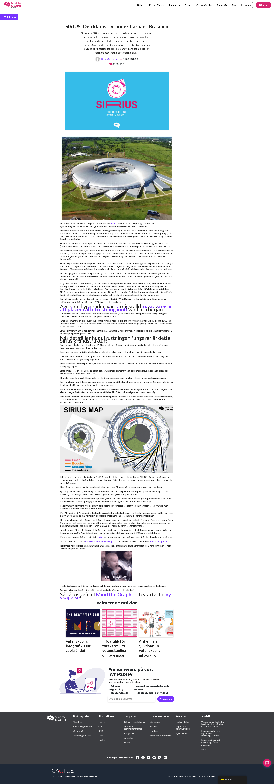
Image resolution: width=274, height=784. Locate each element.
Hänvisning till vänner (83, 726)
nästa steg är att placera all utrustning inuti (116, 307)
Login (248, 5)
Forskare (154, 731)
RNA (100, 731)
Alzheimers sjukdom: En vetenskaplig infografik (150, 648)
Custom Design (204, 5)
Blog (233, 5)
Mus (100, 735)
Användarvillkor (208, 776)
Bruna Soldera (109, 58)
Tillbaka (11, 17)
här (100, 537)
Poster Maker (156, 5)
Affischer (128, 737)
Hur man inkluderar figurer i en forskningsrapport (210, 733)
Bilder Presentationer (134, 721)
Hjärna (101, 721)
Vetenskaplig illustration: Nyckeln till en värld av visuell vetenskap (213, 724)
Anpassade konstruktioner (183, 727)
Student (153, 726)
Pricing (188, 5)
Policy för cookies (192, 776)
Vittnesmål (78, 731)
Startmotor (155, 721)
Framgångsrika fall (82, 735)
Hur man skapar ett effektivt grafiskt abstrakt (210, 742)
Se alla (101, 740)
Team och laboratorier (161, 735)
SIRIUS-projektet (159, 541)
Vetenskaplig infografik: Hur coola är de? (78, 646)
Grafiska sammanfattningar (133, 727)
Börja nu (263, 5)
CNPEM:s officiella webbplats (101, 541)
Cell (100, 726)
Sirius (114, 223)
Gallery (141, 5)
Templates (174, 5)
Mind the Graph (113, 594)
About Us (222, 5)
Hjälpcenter (181, 733)
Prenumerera (165, 699)
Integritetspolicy (175, 776)
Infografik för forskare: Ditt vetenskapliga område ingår (114, 648)
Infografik (129, 733)
